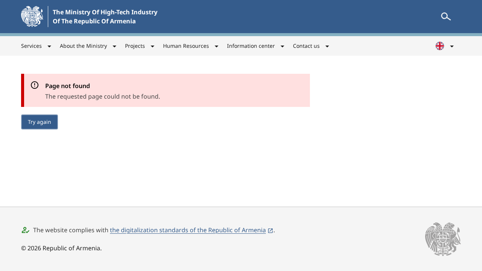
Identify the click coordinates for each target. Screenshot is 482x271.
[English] (445, 46)
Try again (39, 121)
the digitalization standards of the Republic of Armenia (188, 230)
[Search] (446, 17)
